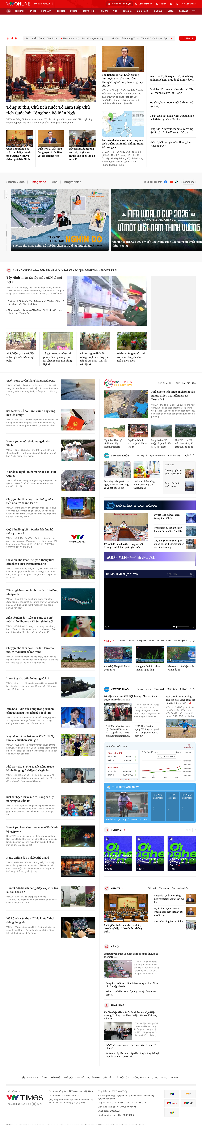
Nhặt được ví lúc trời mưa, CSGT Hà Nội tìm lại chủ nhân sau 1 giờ (30, 738)
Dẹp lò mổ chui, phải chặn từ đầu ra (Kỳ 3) (137, 443)
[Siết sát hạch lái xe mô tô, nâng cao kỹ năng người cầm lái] (78, 805)
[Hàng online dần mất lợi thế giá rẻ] (78, 866)
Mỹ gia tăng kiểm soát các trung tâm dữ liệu (167, 516)
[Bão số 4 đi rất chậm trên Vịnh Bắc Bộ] (181, 654)
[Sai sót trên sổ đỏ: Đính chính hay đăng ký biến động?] (78, 419)
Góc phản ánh (165, 383)
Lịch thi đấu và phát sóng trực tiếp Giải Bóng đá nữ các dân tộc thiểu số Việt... (180, 699)
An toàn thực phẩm (137, 640)
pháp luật (46, 11)
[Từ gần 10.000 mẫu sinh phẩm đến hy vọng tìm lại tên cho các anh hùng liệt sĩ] (58, 341)
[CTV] (171, 1103)
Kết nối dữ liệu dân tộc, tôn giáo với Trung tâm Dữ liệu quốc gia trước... (123, 546)
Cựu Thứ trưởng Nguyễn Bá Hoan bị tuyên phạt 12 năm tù (131, 1047)
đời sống (127, 11)
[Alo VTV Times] (118, 383)
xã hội (33, 11)
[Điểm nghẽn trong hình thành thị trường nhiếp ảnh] (78, 599)
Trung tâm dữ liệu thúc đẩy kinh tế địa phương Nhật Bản (168, 529)
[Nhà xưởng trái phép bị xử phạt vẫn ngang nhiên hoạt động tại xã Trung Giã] (126, 404)
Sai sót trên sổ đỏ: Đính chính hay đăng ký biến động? (30, 413)
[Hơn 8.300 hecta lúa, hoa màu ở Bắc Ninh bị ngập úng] (78, 836)
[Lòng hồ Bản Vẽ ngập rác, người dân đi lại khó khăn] (161, 430)
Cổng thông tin (145, 4)
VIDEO (107, 640)
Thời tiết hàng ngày (125, 786)
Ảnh (55, 182)
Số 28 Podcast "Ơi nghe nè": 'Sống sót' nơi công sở (181, 862)
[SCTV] (171, 1112)
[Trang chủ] (8, 11)
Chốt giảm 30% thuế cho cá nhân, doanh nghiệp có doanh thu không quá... (123, 928)
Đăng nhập (191, 4)
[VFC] (171, 1094)
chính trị (19, 11)
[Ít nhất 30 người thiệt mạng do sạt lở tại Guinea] (78, 480)
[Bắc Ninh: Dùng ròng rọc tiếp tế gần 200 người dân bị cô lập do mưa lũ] (82, 138)
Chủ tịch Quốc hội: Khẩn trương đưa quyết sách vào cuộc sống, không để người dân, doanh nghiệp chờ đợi (122, 80)
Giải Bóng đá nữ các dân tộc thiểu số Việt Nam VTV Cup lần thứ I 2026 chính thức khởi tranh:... (118, 731)
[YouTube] (171, 182)
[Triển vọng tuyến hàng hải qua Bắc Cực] (78, 389)
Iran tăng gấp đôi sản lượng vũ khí (27, 678)
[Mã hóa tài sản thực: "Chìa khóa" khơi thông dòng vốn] (78, 927)
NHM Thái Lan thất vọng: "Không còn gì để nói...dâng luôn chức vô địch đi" (147, 731)
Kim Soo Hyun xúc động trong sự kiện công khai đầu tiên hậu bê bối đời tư (30, 710)
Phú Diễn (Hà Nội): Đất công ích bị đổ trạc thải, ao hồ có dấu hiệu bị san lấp (184, 443)
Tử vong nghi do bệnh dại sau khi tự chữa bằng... (173, 472)
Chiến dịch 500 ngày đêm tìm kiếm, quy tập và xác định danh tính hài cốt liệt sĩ (65, 270)
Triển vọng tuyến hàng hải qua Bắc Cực (30, 380)
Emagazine (38, 182)
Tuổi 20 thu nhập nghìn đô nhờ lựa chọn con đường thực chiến (52, 245)
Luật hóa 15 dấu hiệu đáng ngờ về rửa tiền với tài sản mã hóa (50, 152)
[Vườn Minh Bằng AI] (149, 557)
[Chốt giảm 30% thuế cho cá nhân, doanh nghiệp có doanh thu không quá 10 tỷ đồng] (126, 908)
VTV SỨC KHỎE (120, 455)
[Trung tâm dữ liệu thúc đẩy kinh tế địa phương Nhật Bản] (191, 531)
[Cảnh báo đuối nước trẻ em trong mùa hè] (189, 486)
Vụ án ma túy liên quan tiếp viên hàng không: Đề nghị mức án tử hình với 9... (172, 78)
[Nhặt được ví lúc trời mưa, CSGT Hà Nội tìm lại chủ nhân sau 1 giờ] (78, 745)
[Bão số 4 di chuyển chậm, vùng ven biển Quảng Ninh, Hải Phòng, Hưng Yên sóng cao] (123, 124)
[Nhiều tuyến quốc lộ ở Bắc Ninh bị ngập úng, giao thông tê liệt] (118, 969)
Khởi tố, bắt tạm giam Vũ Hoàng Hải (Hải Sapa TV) (170, 144)
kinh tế (73, 11)
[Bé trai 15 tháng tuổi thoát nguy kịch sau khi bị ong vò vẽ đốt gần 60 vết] (117, 469)
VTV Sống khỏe (181, 640)
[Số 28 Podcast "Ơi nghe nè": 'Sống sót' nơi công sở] (182, 853)
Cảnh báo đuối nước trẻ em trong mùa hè (172, 485)
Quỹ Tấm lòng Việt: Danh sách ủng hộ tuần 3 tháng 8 (29, 531)
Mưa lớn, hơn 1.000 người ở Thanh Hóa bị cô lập (172, 104)
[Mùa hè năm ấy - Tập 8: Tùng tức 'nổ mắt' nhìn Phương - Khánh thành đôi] (78, 626)
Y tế (115, 11)
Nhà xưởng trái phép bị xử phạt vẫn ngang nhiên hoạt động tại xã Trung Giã (173, 395)
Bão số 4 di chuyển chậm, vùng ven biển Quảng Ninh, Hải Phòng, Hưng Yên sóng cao (122, 144)
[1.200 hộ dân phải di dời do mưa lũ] (118, 654)
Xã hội (115, 946)
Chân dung (172, 689)
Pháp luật (117, 1005)
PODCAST (117, 829)
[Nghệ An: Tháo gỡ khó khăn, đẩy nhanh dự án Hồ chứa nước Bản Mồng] (114, 430)
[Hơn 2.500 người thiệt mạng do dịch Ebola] (78, 450)
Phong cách (159, 689)
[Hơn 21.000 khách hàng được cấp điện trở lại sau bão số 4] (78, 897)
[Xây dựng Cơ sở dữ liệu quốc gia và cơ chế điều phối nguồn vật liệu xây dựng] (191, 544)
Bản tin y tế (141, 456)
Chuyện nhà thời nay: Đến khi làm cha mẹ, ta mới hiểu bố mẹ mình (30, 650)
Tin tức (139, 689)
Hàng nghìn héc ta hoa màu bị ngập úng (148, 668)
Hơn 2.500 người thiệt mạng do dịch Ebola (28, 443)
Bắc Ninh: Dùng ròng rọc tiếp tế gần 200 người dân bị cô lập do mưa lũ (82, 154)
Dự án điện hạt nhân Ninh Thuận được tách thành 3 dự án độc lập (172, 117)
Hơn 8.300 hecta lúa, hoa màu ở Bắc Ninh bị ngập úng (32, 829)
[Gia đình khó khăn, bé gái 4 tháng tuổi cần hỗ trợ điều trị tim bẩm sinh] (78, 568)
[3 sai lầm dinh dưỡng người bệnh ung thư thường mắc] (147, 469)
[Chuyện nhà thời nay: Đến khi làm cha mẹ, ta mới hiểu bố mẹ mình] (78, 657)
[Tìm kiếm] (178, 4)
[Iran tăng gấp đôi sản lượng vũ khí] (78, 687)
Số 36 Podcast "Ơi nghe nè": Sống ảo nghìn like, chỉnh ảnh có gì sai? (118, 860)
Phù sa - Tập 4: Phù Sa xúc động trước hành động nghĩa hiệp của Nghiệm (30, 768)
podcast (183, 11)
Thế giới (61, 11)
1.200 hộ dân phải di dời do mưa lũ (117, 668)
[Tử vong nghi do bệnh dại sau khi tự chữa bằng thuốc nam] (189, 473)
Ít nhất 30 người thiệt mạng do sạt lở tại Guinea (31, 473)
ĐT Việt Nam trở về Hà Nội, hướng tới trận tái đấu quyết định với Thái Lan (131, 698)
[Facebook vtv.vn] (172, 4)
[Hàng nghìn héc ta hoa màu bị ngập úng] (150, 654)
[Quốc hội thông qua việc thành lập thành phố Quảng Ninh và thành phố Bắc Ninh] (19, 138)
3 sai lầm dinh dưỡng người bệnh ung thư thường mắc (144, 484)
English (162, 4)
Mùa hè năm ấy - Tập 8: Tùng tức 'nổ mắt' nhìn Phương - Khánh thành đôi (29, 619)
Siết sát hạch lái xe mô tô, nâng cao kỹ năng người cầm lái (30, 799)
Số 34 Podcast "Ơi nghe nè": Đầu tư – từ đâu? (150, 861)
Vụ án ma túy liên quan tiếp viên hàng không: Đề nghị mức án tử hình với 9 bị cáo (133, 1055)
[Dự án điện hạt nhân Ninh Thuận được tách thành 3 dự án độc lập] (191, 912)
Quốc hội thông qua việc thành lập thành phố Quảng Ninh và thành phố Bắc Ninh (18, 154)
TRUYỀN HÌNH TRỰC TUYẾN (122, 574)
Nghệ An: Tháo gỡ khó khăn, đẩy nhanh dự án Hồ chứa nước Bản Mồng (113, 443)
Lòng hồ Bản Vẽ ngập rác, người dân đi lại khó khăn (161, 443)
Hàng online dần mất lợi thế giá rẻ (27, 857)
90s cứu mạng (174, 456)
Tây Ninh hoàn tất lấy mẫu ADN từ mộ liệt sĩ (34, 280)
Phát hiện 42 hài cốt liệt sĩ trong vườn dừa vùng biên (20, 357)
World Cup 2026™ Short (160, 640)
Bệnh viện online (157, 456)
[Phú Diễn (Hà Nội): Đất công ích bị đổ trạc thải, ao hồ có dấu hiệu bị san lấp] (185, 430)
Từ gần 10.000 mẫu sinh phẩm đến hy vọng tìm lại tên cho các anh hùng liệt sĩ (57, 359)
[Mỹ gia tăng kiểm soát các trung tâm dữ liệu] (191, 518)
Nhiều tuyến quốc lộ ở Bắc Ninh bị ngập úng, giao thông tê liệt (131, 955)
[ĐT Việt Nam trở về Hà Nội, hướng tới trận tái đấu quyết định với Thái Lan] (118, 712)
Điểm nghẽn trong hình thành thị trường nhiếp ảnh (32, 592)
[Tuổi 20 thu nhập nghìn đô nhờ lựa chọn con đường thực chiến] (60, 220)
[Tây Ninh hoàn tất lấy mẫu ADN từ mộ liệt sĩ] (107, 300)
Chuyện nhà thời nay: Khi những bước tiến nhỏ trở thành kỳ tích (30, 501)
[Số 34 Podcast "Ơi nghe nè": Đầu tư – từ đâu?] (150, 853)
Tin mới (189, 38)
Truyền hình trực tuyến (120, 4)
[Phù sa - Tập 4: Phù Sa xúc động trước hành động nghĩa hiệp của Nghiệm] (78, 775)
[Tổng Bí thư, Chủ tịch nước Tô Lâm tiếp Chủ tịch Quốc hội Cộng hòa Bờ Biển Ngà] (51, 74)
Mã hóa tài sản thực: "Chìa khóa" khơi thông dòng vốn (30, 920)
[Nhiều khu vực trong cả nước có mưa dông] (127, 804)
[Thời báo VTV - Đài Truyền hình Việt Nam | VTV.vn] (18, 3)
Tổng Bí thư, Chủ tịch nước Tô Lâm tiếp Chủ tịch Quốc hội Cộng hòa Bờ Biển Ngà (48, 110)
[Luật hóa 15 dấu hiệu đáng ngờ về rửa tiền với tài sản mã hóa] (51, 138)
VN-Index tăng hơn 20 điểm (168, 921)
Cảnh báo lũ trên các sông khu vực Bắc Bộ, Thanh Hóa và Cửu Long (172, 91)
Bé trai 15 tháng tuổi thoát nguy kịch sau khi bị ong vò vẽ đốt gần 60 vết (117, 484)
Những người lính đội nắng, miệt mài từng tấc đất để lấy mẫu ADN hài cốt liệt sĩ (94, 359)
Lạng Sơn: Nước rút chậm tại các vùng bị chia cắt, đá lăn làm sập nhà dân (171, 131)
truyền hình (89, 11)
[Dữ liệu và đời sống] (131, 505)
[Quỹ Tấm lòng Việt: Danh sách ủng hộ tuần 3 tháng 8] (78, 538)
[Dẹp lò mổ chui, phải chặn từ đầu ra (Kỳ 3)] (138, 430)
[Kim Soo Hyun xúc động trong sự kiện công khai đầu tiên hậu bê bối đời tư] (78, 717)
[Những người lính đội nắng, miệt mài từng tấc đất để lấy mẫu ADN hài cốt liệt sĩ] (95, 341)
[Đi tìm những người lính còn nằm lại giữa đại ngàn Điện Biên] (132, 341)
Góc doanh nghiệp (180, 888)
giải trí (104, 11)
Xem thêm (188, 181)
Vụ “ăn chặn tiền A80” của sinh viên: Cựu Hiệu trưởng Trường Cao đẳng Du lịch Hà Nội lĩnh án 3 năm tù (131, 1015)
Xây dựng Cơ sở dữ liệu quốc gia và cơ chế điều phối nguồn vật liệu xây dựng (169, 544)
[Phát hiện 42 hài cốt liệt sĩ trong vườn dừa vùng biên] (21, 341)
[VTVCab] (188, 1103)
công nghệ (142, 11)
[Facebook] (166, 182)
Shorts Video (15, 182)
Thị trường (164, 888)
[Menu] (194, 11)
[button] (190, 455)
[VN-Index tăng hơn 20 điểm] (191, 925)
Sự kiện (183, 689)
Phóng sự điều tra (186, 383)
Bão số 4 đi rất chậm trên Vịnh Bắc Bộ (180, 668)
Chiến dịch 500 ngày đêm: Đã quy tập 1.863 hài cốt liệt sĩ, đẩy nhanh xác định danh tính (36, 302)
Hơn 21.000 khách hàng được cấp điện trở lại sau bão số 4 (32, 890)
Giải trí (123, 640)
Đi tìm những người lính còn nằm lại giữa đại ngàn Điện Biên (131, 357)
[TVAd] (188, 1094)
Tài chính (152, 888)
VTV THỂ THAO (120, 689)
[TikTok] (176, 182)
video (171, 11)
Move (148, 689)
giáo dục (158, 11)
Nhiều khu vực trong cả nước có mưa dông (127, 819)
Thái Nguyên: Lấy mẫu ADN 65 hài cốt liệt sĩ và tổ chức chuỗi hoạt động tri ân (35, 311)
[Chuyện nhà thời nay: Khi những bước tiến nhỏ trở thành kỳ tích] (78, 508)
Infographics (72, 182)
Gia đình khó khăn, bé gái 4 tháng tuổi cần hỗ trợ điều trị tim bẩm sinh (30, 561)
